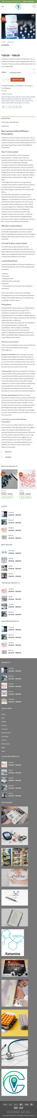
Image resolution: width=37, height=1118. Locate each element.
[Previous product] (3, 51)
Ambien (8, 457)
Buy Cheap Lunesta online (11, 97)
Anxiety (4, 725)
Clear (34, 69)
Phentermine (5, 744)
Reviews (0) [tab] (5, 126)
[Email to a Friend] (13, 107)
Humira (3, 740)
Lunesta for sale (19, 101)
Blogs (3, 747)
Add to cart (17, 80)
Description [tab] (5, 118)
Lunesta (12, 101)
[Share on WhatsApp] (3, 107)
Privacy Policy (26, 1112)
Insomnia (10, 42)
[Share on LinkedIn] (20, 107)
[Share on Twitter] (10, 107)
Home (3, 42)
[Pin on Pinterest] (16, 107)
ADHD (3, 721)
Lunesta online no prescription (13, 103)
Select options (7, 497)
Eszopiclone (9, 99)
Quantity (3, 72)
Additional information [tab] (10, 122)
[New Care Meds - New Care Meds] (18, 6)
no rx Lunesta (25, 103)
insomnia (13, 160)
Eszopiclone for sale (18, 99)
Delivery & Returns (13, 1112)
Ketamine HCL (6, 733)
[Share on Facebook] (6, 107)
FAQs (3, 751)
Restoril (8, 451)
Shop (3, 718)
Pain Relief (4, 736)
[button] (28, 1)
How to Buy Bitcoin (13, 1111)
